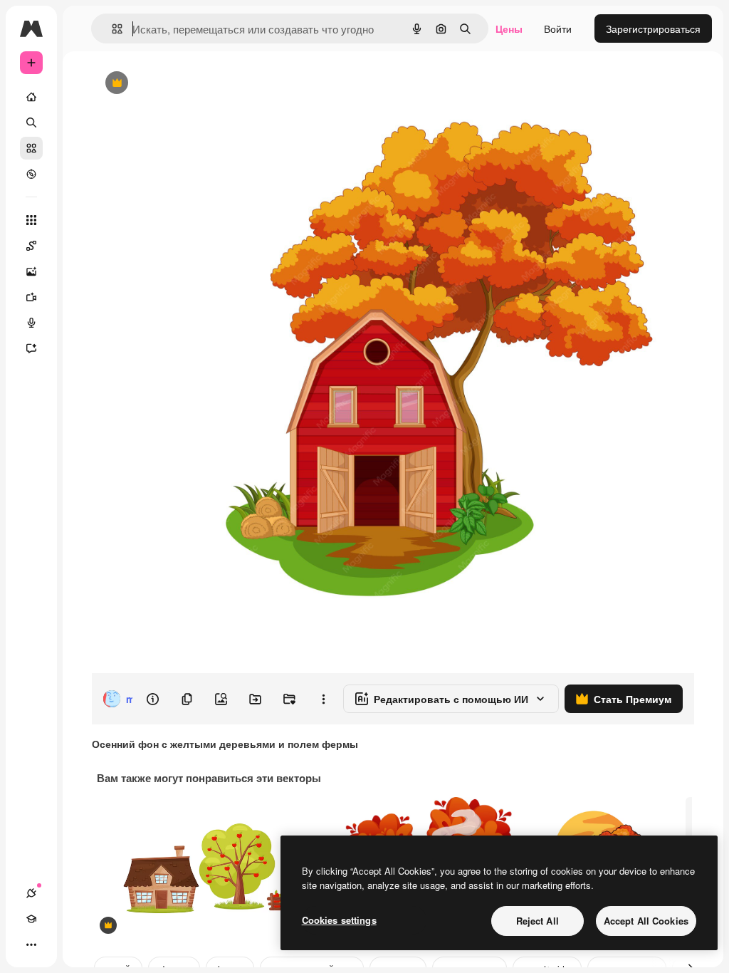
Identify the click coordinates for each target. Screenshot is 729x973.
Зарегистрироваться (653, 28)
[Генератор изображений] (31, 271)
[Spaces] (31, 245)
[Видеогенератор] (31, 297)
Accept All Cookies (646, 920)
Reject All (537, 920)
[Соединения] (31, 893)
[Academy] (31, 918)
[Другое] (31, 944)
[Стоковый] (31, 148)
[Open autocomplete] (111, 29)
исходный (186, 83)
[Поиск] (31, 122)
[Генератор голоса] (31, 322)
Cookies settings (339, 920)
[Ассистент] (31, 348)
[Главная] (31, 96)
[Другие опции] (323, 699)
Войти (558, 28)
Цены (509, 28)
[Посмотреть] (31, 173)
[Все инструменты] (31, 220)
